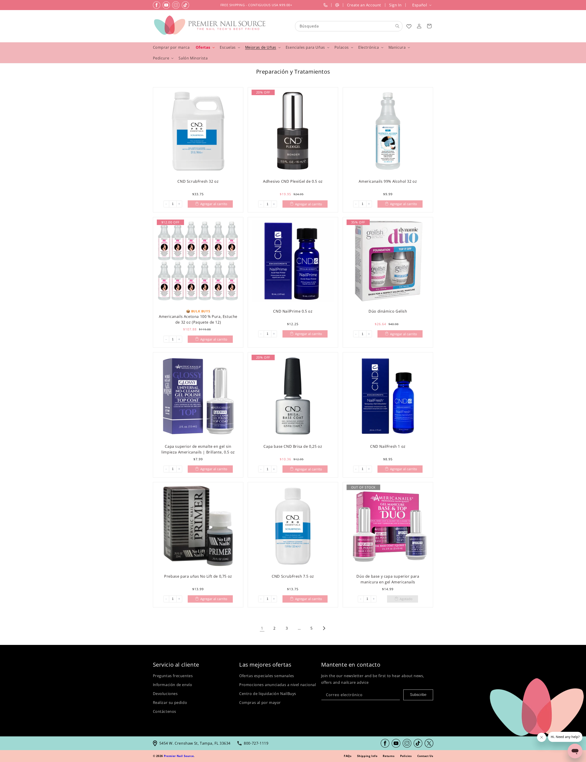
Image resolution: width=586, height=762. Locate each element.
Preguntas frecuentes (173, 675)
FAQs (347, 756)
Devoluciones (165, 693)
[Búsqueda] (397, 26)
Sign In (395, 5)
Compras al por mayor (260, 702)
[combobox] (349, 26)
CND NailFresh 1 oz (388, 446)
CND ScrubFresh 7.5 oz (293, 576)
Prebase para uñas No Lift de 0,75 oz (198, 576)
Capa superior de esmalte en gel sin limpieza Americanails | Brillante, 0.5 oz (198, 449)
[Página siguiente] (324, 628)
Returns (388, 756)
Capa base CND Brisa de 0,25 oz (293, 446)
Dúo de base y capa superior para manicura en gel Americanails (388, 579)
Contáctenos (164, 711)
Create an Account (364, 5)
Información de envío (172, 684)
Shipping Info (367, 756)
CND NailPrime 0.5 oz (293, 311)
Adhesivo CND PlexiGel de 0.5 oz (293, 181)
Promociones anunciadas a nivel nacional (277, 684)
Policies (406, 756)
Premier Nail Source (179, 756)
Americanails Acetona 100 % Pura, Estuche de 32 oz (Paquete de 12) (198, 319)
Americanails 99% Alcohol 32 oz (388, 181)
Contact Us (425, 756)
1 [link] (262, 628)
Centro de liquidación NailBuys (267, 693)
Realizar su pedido (170, 702)
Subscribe (418, 695)
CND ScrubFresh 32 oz (198, 181)
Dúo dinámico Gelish (388, 311)
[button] (429, 26)
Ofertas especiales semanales (266, 675)
